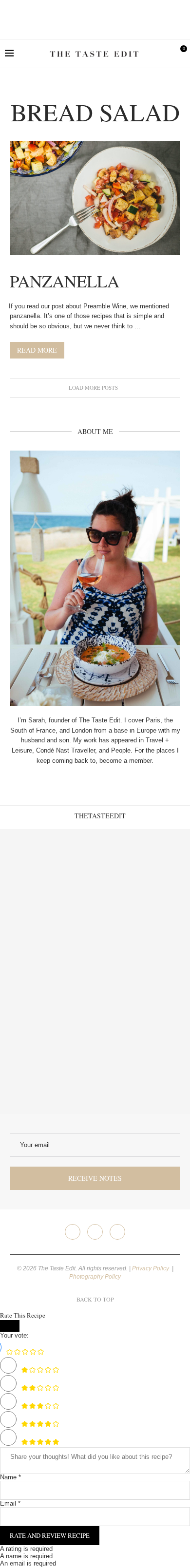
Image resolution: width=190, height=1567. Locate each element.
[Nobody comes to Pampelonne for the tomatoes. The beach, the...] (142, 1066)
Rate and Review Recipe (50, 1535)
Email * (10, 1503)
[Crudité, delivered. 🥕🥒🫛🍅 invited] (47, 876)
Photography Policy (95, 1276)
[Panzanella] (95, 198)
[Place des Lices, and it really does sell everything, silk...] (142, 971)
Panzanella (64, 280)
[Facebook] (72, 1232)
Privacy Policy (151, 1268)
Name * (10, 1477)
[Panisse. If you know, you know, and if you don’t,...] (47, 1066)
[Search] (163, 53)
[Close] (9, 1326)
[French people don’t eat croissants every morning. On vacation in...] (142, 876)
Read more (37, 350)
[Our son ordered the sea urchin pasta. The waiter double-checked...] (47, 971)
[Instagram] (95, 1232)
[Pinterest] (117, 1232)
